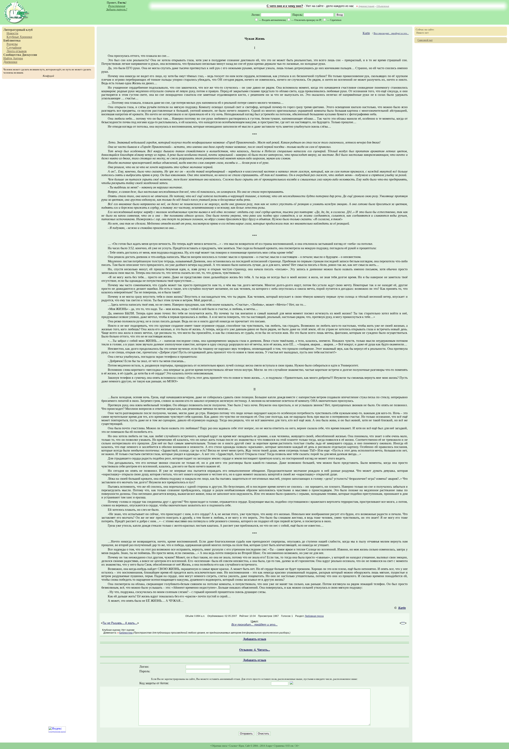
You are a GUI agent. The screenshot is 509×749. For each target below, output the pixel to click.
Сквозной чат (425, 40)
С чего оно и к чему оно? (285, 6)
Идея (241, 745)
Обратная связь (219, 745)
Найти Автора (13, 58)
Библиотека (11, 40)
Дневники (10, 62)
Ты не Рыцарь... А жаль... (120, 623)
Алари (268, 745)
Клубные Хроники (19, 37)
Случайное (14, 47)
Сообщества (12, 54)
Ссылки (233, 745)
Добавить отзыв (254, 639)
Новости (12, 33)
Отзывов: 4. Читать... (254, 649)
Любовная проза (314, 616)
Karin (366, 33)
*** (403, 623)
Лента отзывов (17, 51)
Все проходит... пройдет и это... (391, 33)
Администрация (366, 6)
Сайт (247, 745)
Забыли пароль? (116, 9)
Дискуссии (29, 54)
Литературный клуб (18, 29)
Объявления (382, 6)
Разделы (12, 44)
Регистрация (116, 6)
